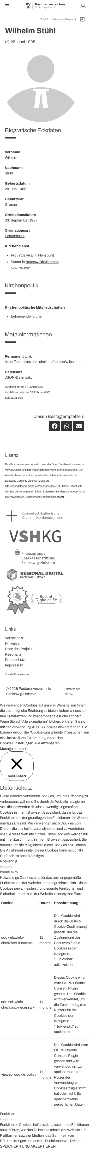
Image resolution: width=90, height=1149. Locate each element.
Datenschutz (15, 660)
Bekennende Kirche (26, 316)
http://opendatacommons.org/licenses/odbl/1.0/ (55, 469)
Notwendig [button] (8, 861)
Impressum (14, 665)
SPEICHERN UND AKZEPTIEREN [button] (28, 1146)
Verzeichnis (14, 638)
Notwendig (6, 866)
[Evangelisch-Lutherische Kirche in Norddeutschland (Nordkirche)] (35, 524)
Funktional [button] (8, 1114)
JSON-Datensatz (18, 377)
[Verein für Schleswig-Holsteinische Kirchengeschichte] (35, 545)
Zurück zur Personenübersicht (58, 19)
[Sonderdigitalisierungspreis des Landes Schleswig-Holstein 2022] (35, 615)
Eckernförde (14, 236)
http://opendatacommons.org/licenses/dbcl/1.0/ (32, 486)
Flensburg (46, 255)
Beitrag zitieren (14, 397)
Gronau (11, 205)
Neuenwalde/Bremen (42, 262)
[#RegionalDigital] (35, 580)
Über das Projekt (18, 649)
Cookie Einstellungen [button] (16, 743)
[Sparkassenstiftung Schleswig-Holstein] (35, 565)
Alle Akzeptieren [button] (47, 743)
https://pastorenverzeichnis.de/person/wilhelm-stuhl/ (45, 362)
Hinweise (12, 643)
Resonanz (13, 654)
